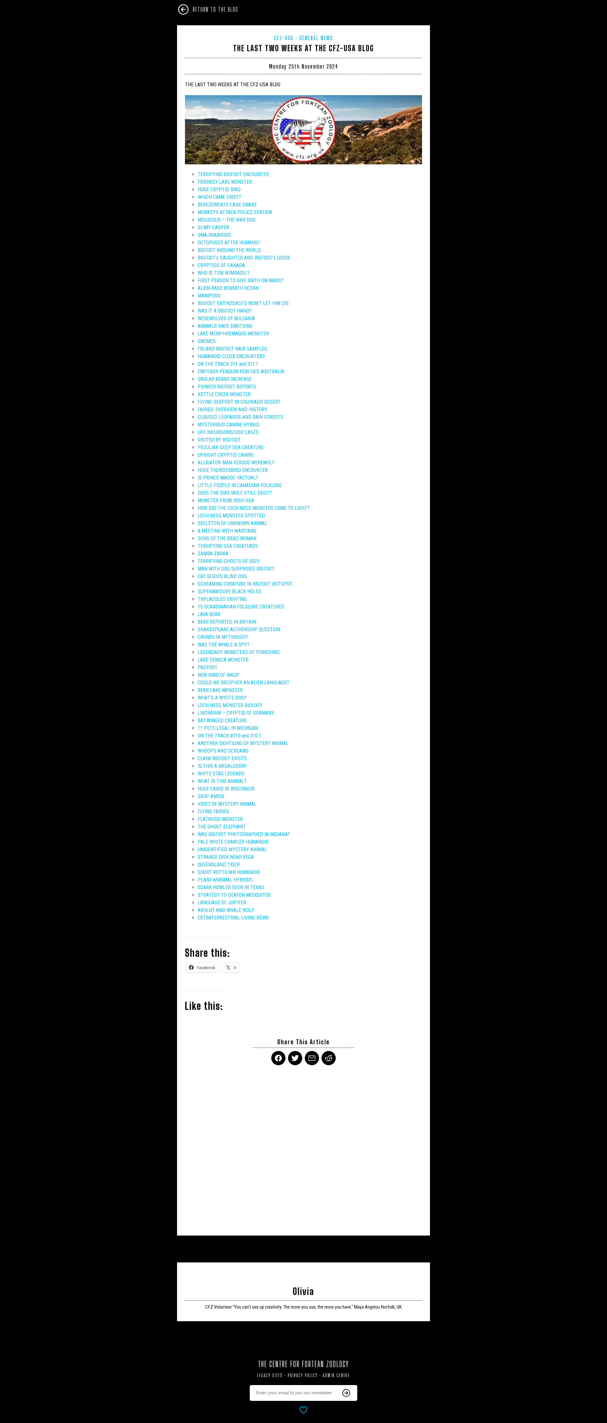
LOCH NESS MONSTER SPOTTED (231, 516)
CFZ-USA (283, 37)
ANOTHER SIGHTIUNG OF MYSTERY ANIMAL (243, 743)
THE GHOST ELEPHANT (222, 827)
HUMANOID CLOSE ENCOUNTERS (231, 356)
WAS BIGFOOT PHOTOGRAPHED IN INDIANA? (244, 834)
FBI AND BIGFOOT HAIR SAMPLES (232, 349)
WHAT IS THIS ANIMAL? (222, 781)
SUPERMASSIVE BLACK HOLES (229, 592)
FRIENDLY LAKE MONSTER (225, 182)
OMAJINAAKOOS (214, 235)
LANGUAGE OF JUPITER (222, 903)
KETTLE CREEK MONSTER (224, 394)
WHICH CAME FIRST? (219, 197)
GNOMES (207, 341)
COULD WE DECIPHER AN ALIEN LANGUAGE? (243, 683)
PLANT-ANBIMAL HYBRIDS (225, 880)
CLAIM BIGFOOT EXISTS (222, 758)
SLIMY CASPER (213, 227)
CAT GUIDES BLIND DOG (222, 576)
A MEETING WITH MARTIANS (227, 531)
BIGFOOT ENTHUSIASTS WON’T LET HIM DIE (243, 303)
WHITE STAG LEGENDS (221, 774)
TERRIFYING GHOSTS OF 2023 (228, 561)
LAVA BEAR (209, 614)
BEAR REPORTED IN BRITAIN (227, 622)
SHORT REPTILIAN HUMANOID (229, 872)
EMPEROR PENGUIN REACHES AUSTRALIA (241, 372)
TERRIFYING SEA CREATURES (228, 546)
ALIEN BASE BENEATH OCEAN (228, 288)
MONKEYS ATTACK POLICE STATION (235, 212)
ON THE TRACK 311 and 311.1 (228, 364)
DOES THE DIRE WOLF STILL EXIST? (235, 493)
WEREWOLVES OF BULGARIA (226, 318)
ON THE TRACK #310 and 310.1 (229, 736)
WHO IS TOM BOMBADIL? (223, 273)
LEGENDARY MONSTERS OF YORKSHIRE (239, 652)
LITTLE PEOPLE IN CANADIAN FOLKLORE (240, 485)
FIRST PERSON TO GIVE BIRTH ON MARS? (240, 281)
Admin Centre (336, 1375)
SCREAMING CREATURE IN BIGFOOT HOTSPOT (245, 584)
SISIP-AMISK (211, 796)
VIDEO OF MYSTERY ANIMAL (227, 804)
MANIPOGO (209, 296)
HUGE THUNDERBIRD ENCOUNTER (233, 470)
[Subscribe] (346, 1393)
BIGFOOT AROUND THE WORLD (229, 250)
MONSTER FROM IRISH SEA (226, 501)
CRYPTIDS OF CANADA (221, 265)
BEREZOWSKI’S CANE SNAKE (227, 205)
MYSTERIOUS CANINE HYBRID (229, 425)
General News (316, 37)
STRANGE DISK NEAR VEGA (226, 857)
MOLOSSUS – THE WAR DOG (226, 220)
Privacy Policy (303, 1375)
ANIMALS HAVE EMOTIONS (225, 326)
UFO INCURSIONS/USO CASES (228, 432)
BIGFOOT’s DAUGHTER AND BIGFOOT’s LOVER (244, 258)
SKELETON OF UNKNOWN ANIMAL (232, 523)
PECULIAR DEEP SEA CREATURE (231, 447)
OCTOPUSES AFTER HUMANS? (229, 243)
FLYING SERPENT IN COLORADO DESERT (239, 402)
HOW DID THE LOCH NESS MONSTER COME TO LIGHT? (254, 508)
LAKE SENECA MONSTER (223, 660)
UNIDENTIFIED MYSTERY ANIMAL (232, 849)
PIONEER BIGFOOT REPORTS (227, 387)
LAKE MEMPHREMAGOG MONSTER (233, 334)
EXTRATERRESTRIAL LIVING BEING (233, 918)
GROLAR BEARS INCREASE (225, 379)
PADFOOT (208, 667)
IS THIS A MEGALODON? (222, 766)
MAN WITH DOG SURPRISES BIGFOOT (236, 569)
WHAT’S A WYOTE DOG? (222, 698)
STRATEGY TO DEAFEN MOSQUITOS (234, 895)
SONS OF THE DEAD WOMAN (227, 538)
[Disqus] (303, 1146)
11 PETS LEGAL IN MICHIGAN (228, 728)
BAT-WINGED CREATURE (222, 721)
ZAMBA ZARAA (213, 554)
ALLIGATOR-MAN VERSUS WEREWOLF (236, 463)
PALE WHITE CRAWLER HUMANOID (233, 842)
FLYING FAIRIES (213, 812)
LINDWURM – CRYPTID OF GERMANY (236, 713)
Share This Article (303, 1042)
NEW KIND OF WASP (218, 675)
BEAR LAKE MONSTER (220, 690)
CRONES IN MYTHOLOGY (223, 637)
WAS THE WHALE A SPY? (223, 645)
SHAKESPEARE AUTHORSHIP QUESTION (239, 629)
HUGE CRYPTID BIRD (219, 189)
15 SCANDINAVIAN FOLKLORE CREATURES (241, 607)
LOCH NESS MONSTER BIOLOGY (230, 705)
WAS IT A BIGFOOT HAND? (225, 311)
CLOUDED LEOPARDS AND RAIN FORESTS (240, 417)
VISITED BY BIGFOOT (219, 440)
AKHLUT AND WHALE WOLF (226, 910)
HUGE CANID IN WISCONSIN (226, 789)
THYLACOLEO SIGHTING (222, 599)
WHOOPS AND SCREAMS (223, 751)
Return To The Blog (215, 9)
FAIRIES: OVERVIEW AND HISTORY (232, 409)
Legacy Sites (270, 1375)
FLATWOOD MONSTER (220, 819)
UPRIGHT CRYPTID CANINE (226, 455)
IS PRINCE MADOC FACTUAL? (228, 478)
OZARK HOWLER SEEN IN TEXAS (231, 887)
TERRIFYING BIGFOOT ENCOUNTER (233, 174)
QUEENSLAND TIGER (219, 865)
